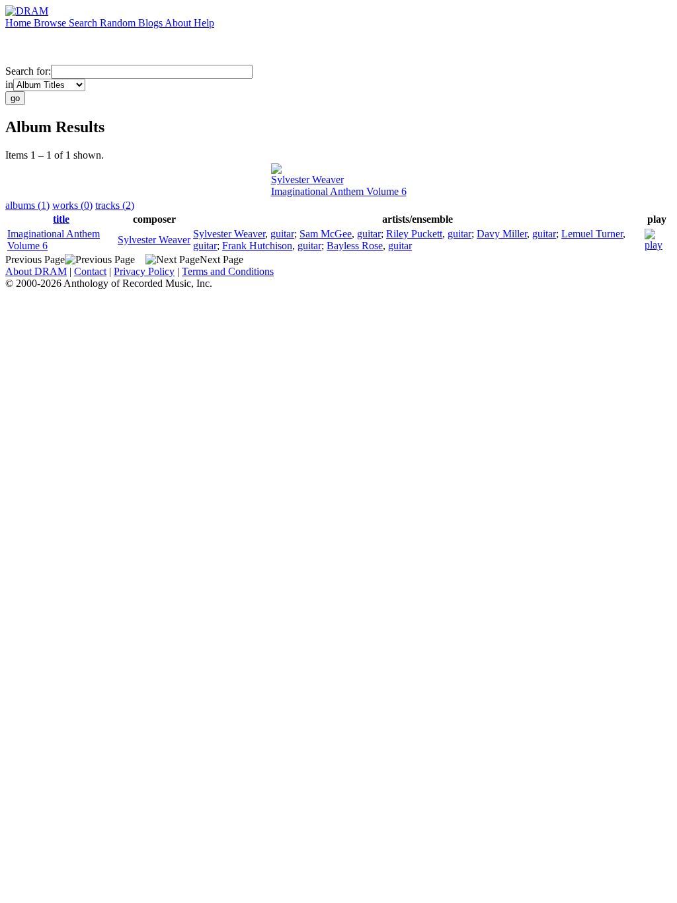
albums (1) (27, 205)
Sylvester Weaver (307, 179)
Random (119, 22)
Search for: (28, 71)
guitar (282, 233)
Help (204, 22)
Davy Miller (502, 233)
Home (19, 22)
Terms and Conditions (228, 271)
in (9, 84)
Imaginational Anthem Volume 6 (339, 191)
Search (84, 22)
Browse (51, 22)
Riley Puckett (414, 233)
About (179, 22)
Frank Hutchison (257, 245)
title (61, 219)
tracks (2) (114, 205)
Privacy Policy (144, 271)
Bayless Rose (355, 245)
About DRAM (36, 271)
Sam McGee (325, 233)
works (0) (72, 205)
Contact (90, 271)
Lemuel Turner (592, 233)
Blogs (151, 22)
